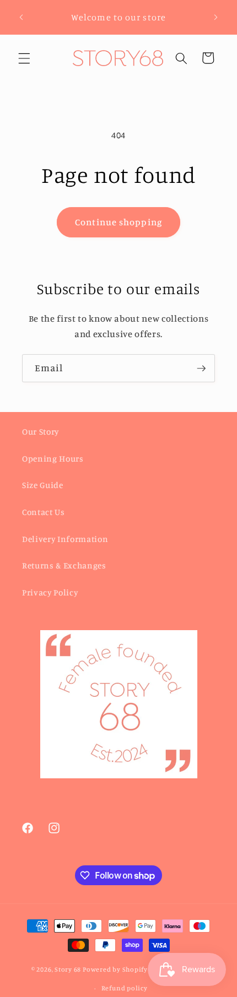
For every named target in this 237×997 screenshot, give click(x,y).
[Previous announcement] (21, 17)
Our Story (40, 431)
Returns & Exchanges (64, 565)
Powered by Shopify (115, 970)
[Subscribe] (201, 368)
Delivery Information (65, 539)
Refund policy (124, 988)
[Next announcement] (216, 17)
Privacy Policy (50, 592)
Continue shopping (118, 221)
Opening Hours (53, 458)
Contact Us (43, 512)
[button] (24, 58)
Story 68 (68, 970)
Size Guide (42, 485)
